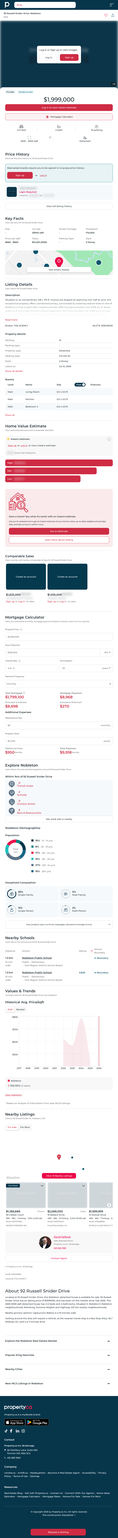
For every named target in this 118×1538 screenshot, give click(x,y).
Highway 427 (67, 1307)
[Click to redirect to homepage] (7, 5)
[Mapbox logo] (13, 1177)
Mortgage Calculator (29, 1496)
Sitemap (34, 1476)
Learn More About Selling (59, 539)
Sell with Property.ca (36, 1493)
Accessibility (89, 1472)
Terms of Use (20, 1476)
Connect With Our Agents (79, 1493)
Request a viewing (58, 1532)
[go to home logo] (18, 1407)
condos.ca (9, 1472)
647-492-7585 (60, 1248)
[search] (45, 5)
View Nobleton (13, 1095)
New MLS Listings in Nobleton (24, 1383)
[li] (18, 1431)
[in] (23, 1431)
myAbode (27, 1414)
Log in (48, 57)
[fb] (12, 1431)
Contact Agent (59, 1258)
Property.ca (10, 1414)
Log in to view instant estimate (59, 107)
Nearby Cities (13, 1369)
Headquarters (37, 1472)
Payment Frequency (14, 676)
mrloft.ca (23, 1472)
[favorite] (42, 1186)
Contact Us (56, 1493)
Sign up (69, 57)
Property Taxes (12, 733)
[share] (113, 15)
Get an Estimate (59, 531)
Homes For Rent (92, 1496)
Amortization (66, 661)
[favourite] (106, 15)
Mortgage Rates (51, 1496)
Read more (11, 319)
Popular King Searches (19, 1355)
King (6, 17)
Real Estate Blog (13, 1493)
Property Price (13, 629)
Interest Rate (12, 661)
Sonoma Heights (45, 1307)
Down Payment (12, 645)
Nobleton (107, 1304)
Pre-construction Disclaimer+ (59, 1515)
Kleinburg (29, 1307)
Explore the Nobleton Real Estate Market (31, 1340)
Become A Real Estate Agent (64, 1472)
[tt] (6, 1431)
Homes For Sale (71, 1496)
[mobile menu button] (113, 5)
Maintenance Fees (13, 718)
